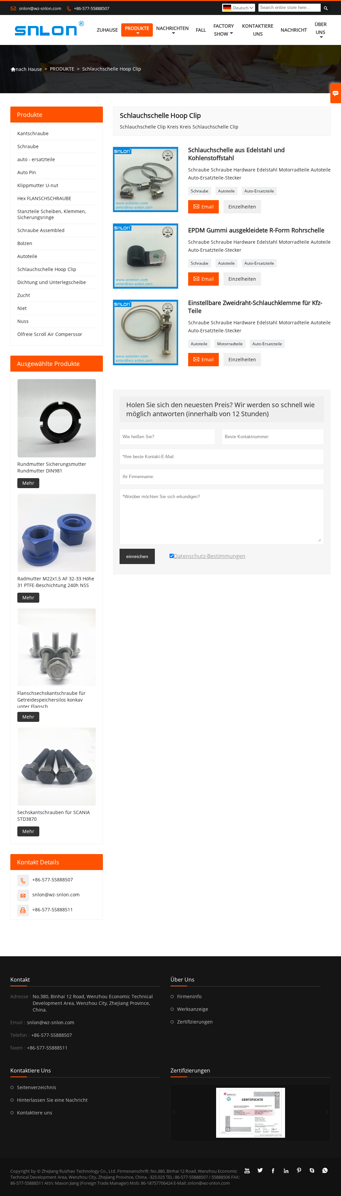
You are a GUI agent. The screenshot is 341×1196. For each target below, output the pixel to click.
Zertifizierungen (195, 1022)
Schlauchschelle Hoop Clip (46, 269)
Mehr (28, 483)
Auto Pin (26, 172)
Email (203, 206)
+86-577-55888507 (91, 8)
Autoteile (226, 191)
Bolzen (24, 243)
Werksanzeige (192, 1009)
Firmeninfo (189, 996)
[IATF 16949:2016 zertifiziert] (250, 1113)
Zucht (23, 295)
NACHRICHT (294, 30)
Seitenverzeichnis (36, 1087)
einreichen (137, 556)
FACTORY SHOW (223, 30)
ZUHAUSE (107, 30)
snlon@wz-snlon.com (40, 8)
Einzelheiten (242, 206)
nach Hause (26, 69)
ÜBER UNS (321, 28)
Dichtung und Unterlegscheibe (51, 282)
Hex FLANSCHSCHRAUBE (44, 198)
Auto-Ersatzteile (259, 191)
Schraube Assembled (41, 230)
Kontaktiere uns (34, 1112)
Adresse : (20, 996)
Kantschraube (33, 133)
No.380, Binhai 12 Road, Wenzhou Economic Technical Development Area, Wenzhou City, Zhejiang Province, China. (93, 1003)
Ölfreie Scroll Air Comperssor (49, 334)
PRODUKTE (137, 28)
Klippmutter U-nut (37, 185)
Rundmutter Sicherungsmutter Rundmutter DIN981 (51, 467)
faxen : (17, 1048)
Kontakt (20, 979)
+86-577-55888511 (52, 909)
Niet (22, 308)
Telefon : (20, 1035)
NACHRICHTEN (172, 28)
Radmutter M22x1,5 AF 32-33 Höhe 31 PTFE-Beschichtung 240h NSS (55, 581)
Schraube (199, 191)
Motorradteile (230, 344)
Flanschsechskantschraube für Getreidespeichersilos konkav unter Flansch (51, 700)
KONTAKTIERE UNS (257, 30)
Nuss (23, 321)
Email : (17, 1022)
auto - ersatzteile (36, 159)
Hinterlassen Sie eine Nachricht (52, 1100)
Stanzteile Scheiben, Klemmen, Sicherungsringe (51, 214)
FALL (201, 30)
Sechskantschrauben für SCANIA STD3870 (53, 815)
